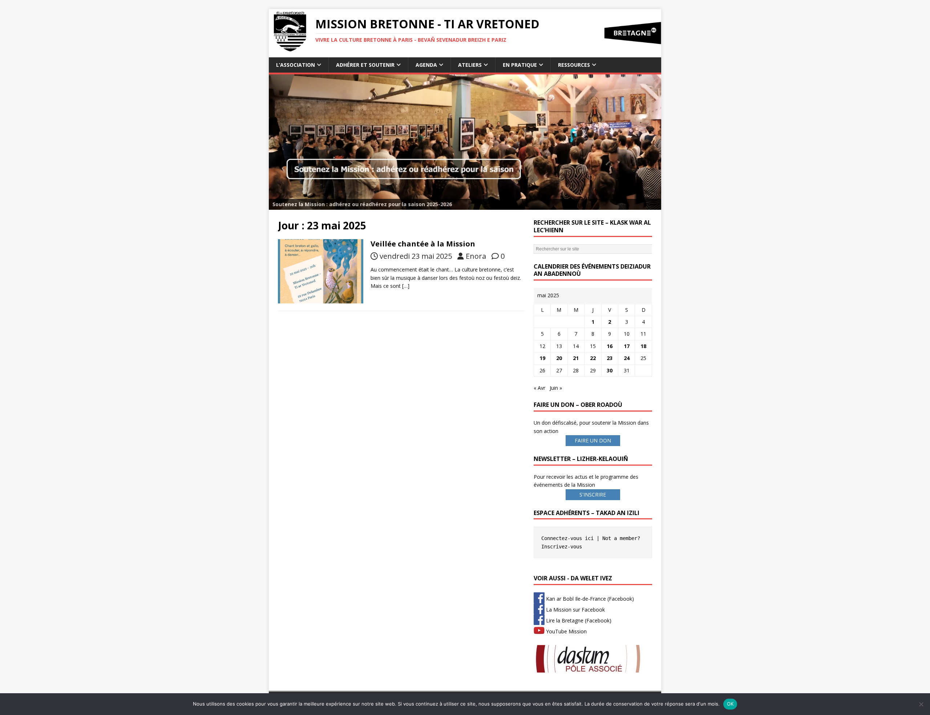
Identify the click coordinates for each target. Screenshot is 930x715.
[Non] (921, 704)
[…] (405, 285)
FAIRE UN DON (593, 440)
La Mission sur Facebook (575, 609)
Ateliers (470, 64)
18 (643, 346)
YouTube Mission (566, 631)
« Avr (539, 387)
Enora (476, 256)
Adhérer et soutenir (365, 64)
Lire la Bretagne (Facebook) (578, 620)
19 (542, 358)
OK (730, 704)
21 (576, 358)
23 (609, 358)
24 (627, 358)
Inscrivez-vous (561, 546)
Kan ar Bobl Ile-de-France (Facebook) (589, 598)
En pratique (520, 64)
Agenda (426, 64)
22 (593, 358)
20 (559, 358)
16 (609, 346)
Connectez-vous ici (567, 538)
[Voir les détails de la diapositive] (465, 142)
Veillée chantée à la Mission (423, 244)
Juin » (556, 387)
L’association (295, 64)
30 (609, 370)
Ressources (574, 64)
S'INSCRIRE (592, 494)
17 (627, 346)
